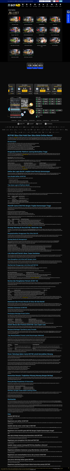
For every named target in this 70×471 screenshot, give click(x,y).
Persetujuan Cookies (56, 468)
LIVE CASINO (35, 6)
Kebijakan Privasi (33, 469)
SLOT (31, 6)
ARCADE (47, 6)
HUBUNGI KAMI (39, 120)
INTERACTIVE (52, 6)
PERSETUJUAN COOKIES (55, 120)
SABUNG (43, 6)
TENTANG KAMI (13, 120)
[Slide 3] (35, 93)
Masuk (57, 1)
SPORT (39, 6)
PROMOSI (56, 6)
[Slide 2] (34, 93)
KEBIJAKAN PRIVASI (46, 120)
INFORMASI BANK (32, 120)
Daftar (61, 1)
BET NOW (17, 90)
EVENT (60, 6)
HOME (23, 6)
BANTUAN (19, 120)
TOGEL (27, 6)
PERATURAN (25, 120)
